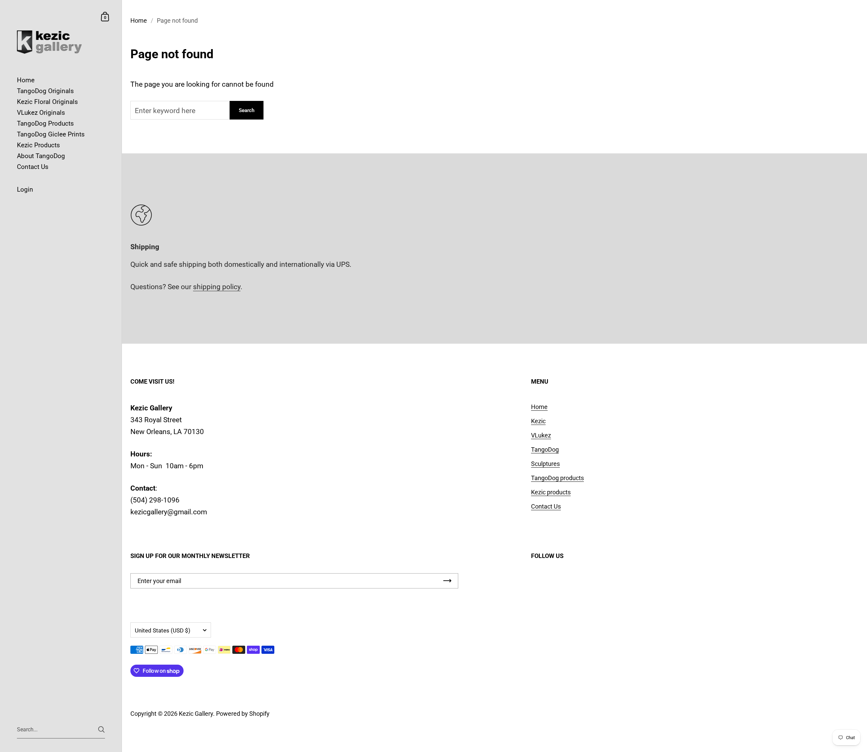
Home (138, 20)
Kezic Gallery (196, 713)
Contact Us (546, 506)
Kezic (538, 421)
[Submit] (101, 729)
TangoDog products (557, 477)
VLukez (541, 435)
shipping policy (216, 287)
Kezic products (551, 492)
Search (246, 110)
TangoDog (545, 449)
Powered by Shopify (243, 713)
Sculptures (545, 463)
